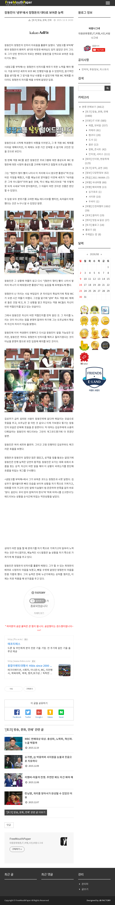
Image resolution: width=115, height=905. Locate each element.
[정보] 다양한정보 (97, 173)
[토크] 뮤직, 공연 (96, 168)
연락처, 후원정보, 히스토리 (95, 69)
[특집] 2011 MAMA (97, 177)
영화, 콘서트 (97, 149)
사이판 (94, 196)
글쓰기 (85, 889)
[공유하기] (15, 689)
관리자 (85, 884)
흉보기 (90, 230)
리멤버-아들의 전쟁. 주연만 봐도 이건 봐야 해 (49, 777)
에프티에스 (14, 644)
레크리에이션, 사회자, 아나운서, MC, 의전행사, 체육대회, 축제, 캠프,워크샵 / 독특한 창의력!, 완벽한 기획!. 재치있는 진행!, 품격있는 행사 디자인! (30, 672)
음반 (93, 144)
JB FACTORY (105, 900)
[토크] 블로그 (94, 225)
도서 (92, 140)
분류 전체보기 (92, 107)
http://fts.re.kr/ (15, 639)
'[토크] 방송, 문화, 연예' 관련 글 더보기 (25, 812)
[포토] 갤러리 (94, 215)
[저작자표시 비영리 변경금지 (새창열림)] (39, 689)
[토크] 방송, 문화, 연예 (42, 20)
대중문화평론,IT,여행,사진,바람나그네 (26, 843)
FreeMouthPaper (20, 839)
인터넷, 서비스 (99, 154)
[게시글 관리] (19, 689)
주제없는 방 (93, 234)
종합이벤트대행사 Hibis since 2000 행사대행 (30, 666)
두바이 (93, 201)
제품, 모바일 (98, 125)
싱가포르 (95, 192)
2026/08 (94, 254)
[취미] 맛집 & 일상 (97, 220)
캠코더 (94, 135)
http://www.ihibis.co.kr (19, 661)
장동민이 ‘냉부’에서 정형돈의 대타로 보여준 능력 (33, 13)
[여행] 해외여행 (95, 187)
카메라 (94, 130)
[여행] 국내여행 (95, 182)
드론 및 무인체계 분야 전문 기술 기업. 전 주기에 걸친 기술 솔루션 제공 (39, 650)
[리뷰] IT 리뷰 (95, 120)
